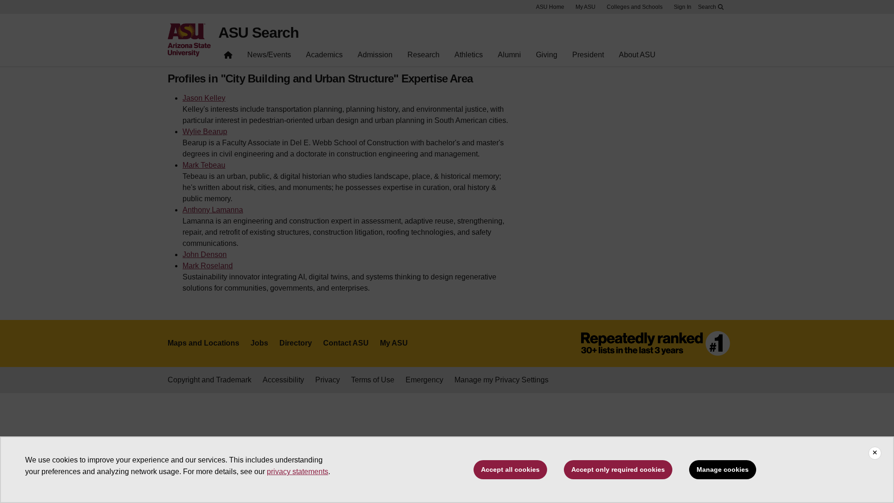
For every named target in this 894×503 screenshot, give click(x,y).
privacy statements (297, 472)
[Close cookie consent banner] (874, 453)
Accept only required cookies (618, 469)
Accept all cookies (510, 469)
